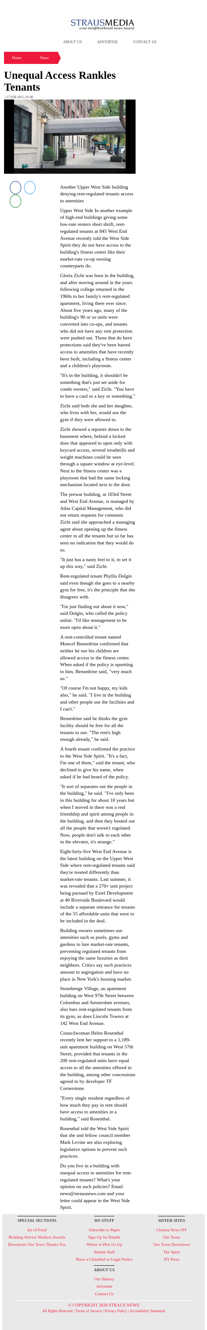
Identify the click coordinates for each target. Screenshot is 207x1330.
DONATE (189, 6)
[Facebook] (15, 187)
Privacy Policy (116, 1311)
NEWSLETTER (158, 6)
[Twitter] (30, 187)
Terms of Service (88, 1311)
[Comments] (15, 200)
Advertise (107, 42)
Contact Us (145, 42)
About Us (72, 42)
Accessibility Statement (147, 1311)
